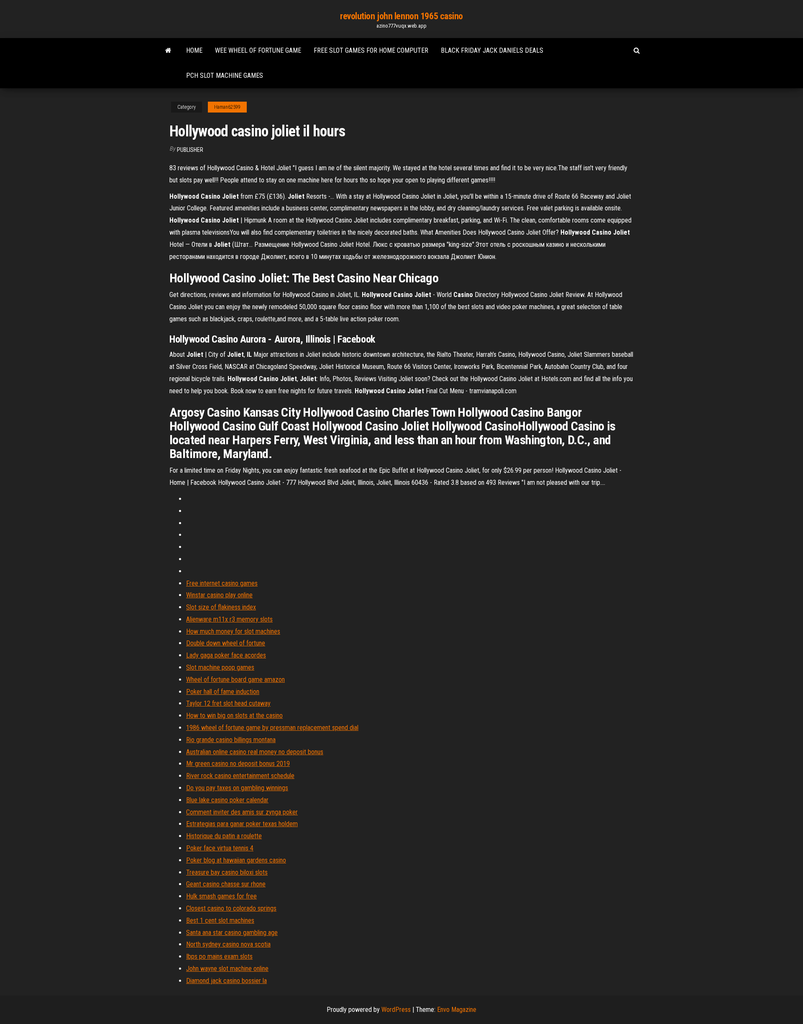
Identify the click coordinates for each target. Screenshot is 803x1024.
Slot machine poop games (220, 667)
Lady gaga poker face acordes (226, 655)
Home (194, 50)
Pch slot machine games (224, 75)
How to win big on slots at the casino (234, 715)
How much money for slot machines (233, 631)
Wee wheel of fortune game (258, 50)
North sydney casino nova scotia (228, 944)
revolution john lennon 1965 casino (401, 16)
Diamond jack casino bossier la (226, 981)
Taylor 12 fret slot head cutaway (228, 703)
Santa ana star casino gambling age (232, 933)
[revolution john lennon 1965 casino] (168, 50)
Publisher (190, 149)
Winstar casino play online (219, 595)
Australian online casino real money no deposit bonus (254, 752)
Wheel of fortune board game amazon (235, 680)
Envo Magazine (456, 1010)
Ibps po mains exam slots (219, 956)
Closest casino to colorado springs (231, 908)
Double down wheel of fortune (225, 643)
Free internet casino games (222, 583)
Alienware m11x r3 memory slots (229, 619)
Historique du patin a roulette (224, 836)
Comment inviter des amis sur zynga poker (242, 812)
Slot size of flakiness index (221, 607)
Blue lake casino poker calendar (227, 800)
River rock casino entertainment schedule (240, 776)
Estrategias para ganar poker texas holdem (242, 824)
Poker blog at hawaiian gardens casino (236, 860)
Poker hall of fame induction (222, 692)
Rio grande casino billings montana (231, 740)
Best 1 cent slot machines (220, 920)
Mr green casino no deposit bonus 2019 (238, 764)
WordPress (396, 1010)
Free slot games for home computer (371, 50)
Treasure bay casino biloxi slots (227, 872)
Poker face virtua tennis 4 (219, 848)
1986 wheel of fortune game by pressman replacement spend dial (272, 728)
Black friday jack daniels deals (492, 50)
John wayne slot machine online (227, 969)
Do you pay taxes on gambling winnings (237, 788)
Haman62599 (227, 107)
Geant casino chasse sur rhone (226, 884)
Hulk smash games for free (221, 896)
